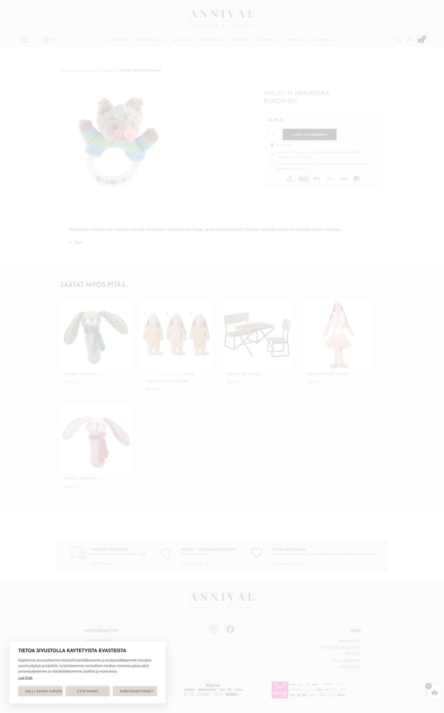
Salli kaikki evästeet (43, 691)
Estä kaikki (87, 691)
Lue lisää (25, 677)
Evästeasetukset (137, 691)
